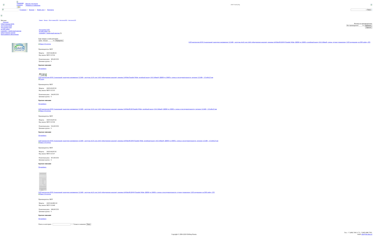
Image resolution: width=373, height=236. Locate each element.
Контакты (50, 10)
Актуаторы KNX (6, 26)
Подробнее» (42, 68)
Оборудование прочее (8, 33)
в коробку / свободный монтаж (11, 31)
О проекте (23, 10)
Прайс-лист (41, 10)
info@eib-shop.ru (366, 234)
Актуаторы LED (6, 27)
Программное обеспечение (10, 34)
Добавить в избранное (32, 5)
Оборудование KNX (7, 24)
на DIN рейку (5, 29)
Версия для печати (31, 3)
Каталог (31, 10)
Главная (41, 20)
